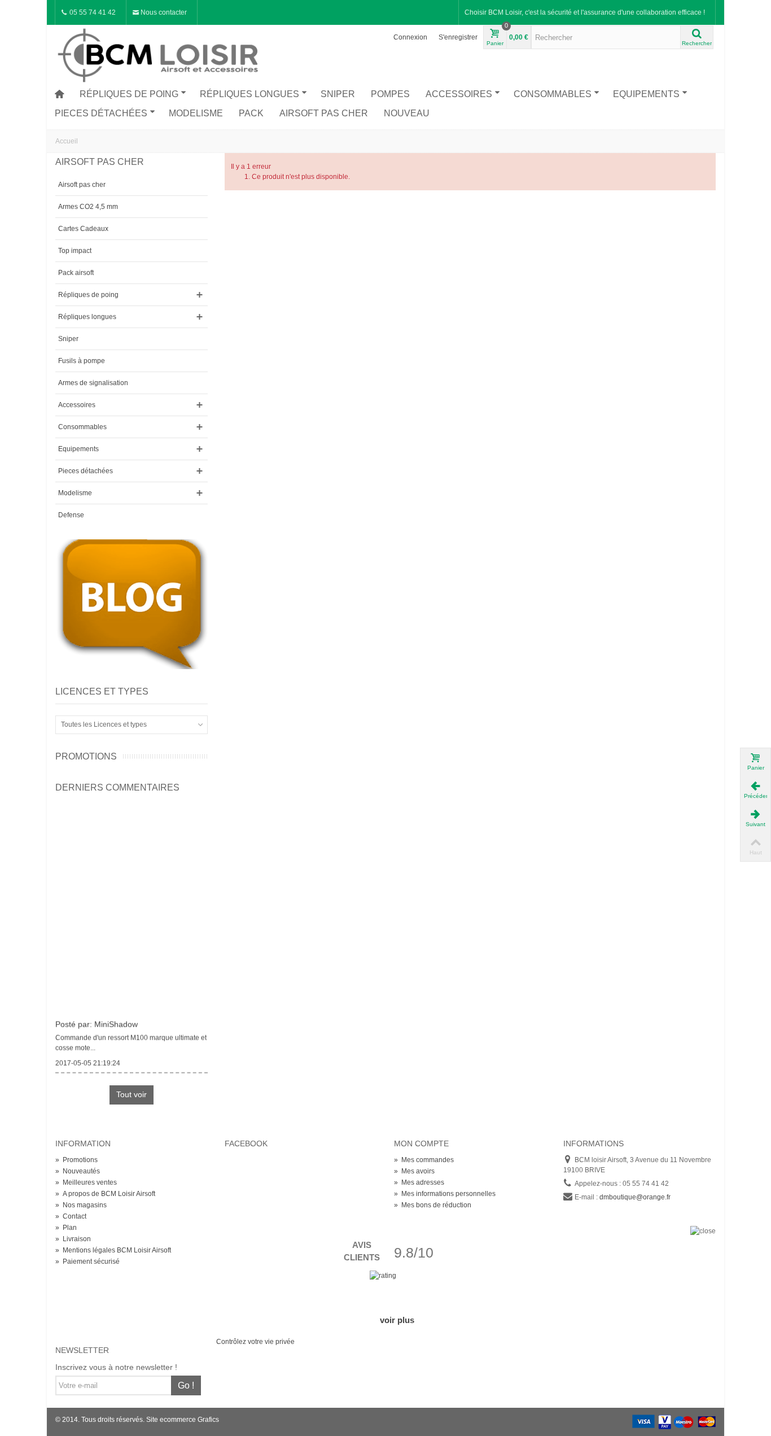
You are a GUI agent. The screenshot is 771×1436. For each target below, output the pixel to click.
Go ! (186, 1385)
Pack (251, 113)
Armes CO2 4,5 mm (88, 207)
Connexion (410, 37)
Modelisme (196, 113)
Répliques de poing (129, 94)
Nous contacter (163, 12)
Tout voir (131, 1094)
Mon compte (421, 1143)
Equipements (646, 94)
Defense (71, 515)
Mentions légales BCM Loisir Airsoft (113, 1250)
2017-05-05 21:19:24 (87, 1060)
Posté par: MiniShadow (96, 1020)
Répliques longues (249, 94)
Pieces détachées (101, 113)
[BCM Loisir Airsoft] (159, 54)
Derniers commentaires (117, 787)
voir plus (397, 1320)
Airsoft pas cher (323, 113)
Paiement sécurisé (87, 1261)
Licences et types (101, 691)
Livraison (73, 1239)
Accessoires (459, 94)
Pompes (390, 94)
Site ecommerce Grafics (182, 1420)
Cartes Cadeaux (83, 229)
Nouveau (407, 113)
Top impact (74, 251)
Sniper (338, 94)
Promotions (86, 756)
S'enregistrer (458, 37)
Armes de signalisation (93, 383)
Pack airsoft (76, 273)
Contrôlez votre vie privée (255, 1342)
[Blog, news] (131, 604)
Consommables (553, 94)
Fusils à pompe (81, 361)
